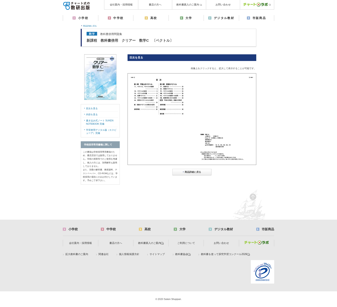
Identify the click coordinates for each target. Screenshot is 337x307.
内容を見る (92, 114)
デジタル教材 (224, 18)
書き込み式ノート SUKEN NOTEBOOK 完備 (100, 122)
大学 (188, 18)
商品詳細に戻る (90, 26)
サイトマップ (157, 254)
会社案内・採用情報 (121, 4)
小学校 (83, 18)
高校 (153, 18)
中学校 (118, 18)
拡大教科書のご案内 (76, 254)
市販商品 (259, 18)
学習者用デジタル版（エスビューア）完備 (101, 132)
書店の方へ (155, 4)
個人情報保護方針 (129, 254)
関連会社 (103, 254)
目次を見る (92, 108)
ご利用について (186, 243)
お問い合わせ (223, 4)
